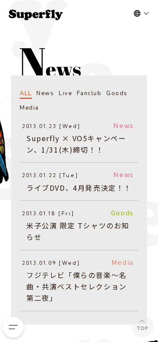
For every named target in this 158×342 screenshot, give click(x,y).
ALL (26, 93)
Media (29, 108)
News (45, 93)
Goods (117, 93)
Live (65, 93)
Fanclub (89, 93)
